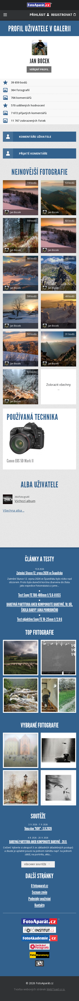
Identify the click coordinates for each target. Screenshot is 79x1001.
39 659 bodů (19, 82)
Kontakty (40, 905)
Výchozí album (25, 501)
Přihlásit (38, 15)
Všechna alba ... (13, 510)
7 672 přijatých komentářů (29, 113)
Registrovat (62, 15)
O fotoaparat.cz (39, 885)
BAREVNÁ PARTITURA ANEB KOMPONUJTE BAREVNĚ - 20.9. (38, 841)
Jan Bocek (15, 212)
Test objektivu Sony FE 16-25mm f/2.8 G (39, 619)
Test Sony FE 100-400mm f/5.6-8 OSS (39, 595)
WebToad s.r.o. (56, 989)
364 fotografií (20, 90)
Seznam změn (39, 892)
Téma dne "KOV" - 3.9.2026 (38, 828)
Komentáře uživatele (35, 136)
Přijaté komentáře (33, 153)
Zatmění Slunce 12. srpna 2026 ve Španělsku (39, 573)
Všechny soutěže (36, 864)
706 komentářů (21, 98)
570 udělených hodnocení (28, 105)
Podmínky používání (39, 898)
